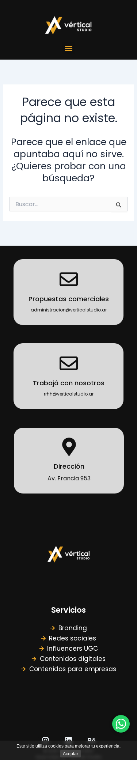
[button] (68, 48)
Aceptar (70, 753)
